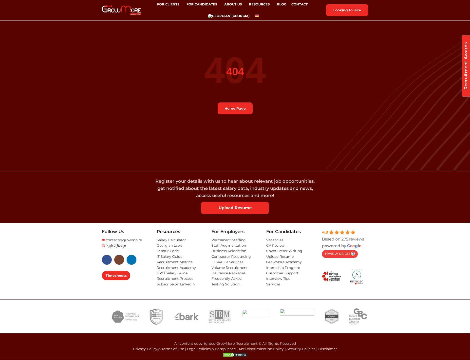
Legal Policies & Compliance (211, 349)
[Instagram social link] (119, 260)
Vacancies (274, 240)
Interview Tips (278, 278)
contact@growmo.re (124, 240)
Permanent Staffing (228, 240)
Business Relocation (228, 251)
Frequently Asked (226, 278)
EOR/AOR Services (227, 262)
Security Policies (301, 349)
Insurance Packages (228, 273)
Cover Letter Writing (284, 251)
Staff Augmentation (228, 245)
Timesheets (116, 275)
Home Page (235, 108)
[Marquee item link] (119, 316)
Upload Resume (235, 207)
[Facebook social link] (107, 260)
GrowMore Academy (284, 262)
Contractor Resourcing (231, 256)
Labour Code (168, 251)
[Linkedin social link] (131, 260)
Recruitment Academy (176, 267)
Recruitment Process (175, 278)
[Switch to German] (257, 16)
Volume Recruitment (229, 267)
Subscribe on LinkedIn (176, 284)
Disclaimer (327, 349)
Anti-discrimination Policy (261, 349)
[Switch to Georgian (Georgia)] (229, 16)
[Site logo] (121, 10)
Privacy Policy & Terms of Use (158, 349)
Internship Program (283, 267)
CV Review (275, 245)
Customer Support (282, 273)
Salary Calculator (171, 240)
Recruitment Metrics (174, 262)
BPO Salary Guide (172, 273)
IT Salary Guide (169, 256)
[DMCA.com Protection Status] (235, 354)
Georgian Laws (169, 245)
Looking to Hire (347, 10)
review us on (337, 253)
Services (273, 284)
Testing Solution (225, 284)
